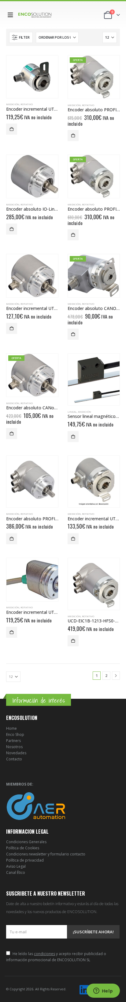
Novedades (16, 752)
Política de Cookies (22, 848)
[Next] (116, 675)
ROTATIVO (26, 104)
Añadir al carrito (11, 129)
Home (11, 728)
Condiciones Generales (26, 841)
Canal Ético (15, 872)
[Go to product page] (32, 76)
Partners (13, 740)
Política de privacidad (25, 860)
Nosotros (14, 746)
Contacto (14, 759)
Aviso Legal (16, 866)
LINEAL (72, 411)
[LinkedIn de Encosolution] (84, 990)
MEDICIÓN (12, 104)
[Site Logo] (35, 14)
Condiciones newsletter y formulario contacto (45, 854)
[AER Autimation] (36, 805)
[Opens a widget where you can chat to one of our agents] (103, 991)
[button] (11, 15)
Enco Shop (15, 734)
